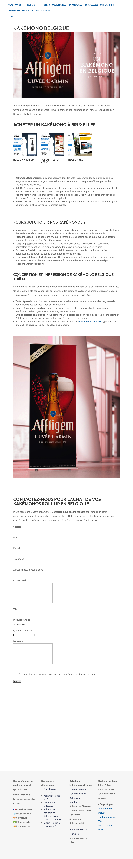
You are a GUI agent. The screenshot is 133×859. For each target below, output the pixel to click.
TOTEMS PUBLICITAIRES (54, 5)
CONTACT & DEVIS (41, 11)
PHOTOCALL (75, 5)
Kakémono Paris (77, 789)
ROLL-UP (31, 5)
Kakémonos (14, 5)
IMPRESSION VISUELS (18, 11)
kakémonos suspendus (91, 321)
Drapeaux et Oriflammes (99, 5)
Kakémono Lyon (77, 793)
